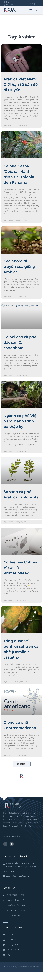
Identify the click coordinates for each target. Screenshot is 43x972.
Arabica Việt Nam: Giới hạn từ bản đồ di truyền (21, 84)
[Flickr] (12, 844)
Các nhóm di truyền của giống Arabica (19, 266)
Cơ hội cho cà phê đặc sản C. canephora (20, 342)
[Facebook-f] (5, 844)
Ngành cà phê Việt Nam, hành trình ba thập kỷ (21, 421)
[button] (31, 10)
